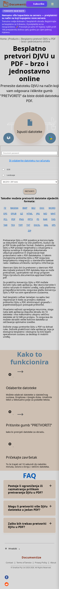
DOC (42, 208)
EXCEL (37, 225)
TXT (28, 225)
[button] (8, 138)
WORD (52, 208)
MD (45, 213)
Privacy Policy (41, 562)
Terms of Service (24, 562)
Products (14, 39)
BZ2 (33, 208)
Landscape (11, 175)
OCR (8, 169)
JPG (38, 213)
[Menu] (52, 4)
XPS (54, 225)
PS (38, 219)
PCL (5, 219)
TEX (13, 225)
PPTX (30, 219)
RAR (45, 219)
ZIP (29, 230)
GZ (21, 213)
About (53, 562)
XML (46, 225)
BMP (24, 208)
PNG (21, 219)
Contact (9, 562)
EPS (5, 213)
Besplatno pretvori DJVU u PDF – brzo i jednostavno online (37, 40)
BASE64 (14, 208)
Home (3, 39)
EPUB (13, 213)
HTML (30, 213)
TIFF (20, 225)
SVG (53, 219)
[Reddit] (12, 584)
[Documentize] (31, 556)
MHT (53, 213)
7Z (5, 208)
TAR (5, 225)
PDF (13, 219)
